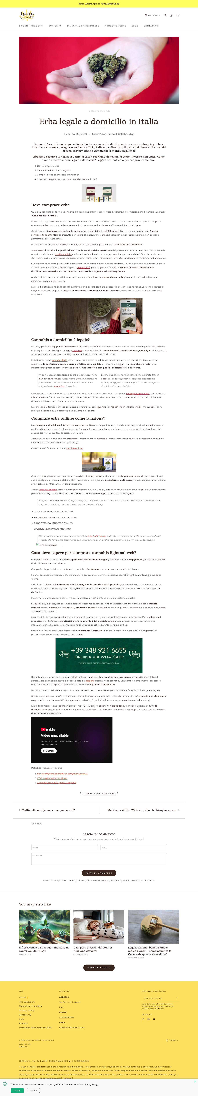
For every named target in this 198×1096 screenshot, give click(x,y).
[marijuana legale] (99, 462)
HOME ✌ (24, 997)
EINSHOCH (23, 1047)
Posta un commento (99, 873)
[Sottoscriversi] (177, 998)
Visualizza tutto (99, 967)
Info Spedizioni (27, 1002)
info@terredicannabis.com (71, 1027)
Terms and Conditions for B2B (35, 1028)
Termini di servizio (131, 880)
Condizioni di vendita (30, 1006)
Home (90, 111)
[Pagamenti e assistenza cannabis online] (99, 655)
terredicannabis (32, 1040)
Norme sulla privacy (106, 880)
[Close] (195, 1081)
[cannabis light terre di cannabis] (46, 545)
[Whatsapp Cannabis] (99, 316)
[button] (165, 15)
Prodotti (23, 1023)
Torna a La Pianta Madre (100, 793)
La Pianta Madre (102, 111)
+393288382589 (66, 1017)
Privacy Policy (26, 1010)
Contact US (25, 1015)
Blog (21, 1019)
